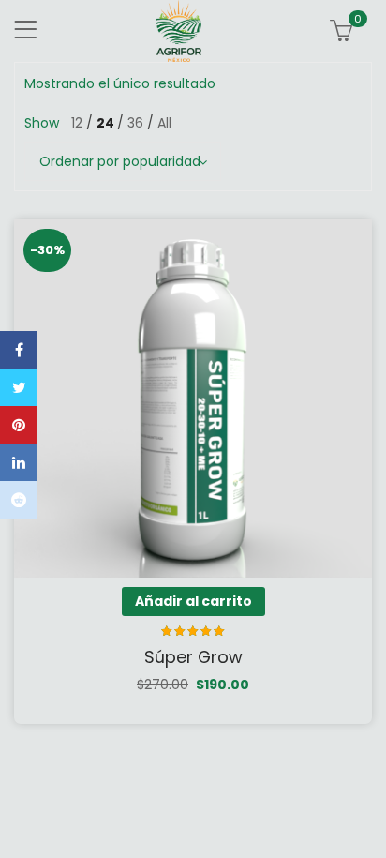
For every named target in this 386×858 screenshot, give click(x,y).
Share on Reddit (18, 500)
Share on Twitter (18, 387)
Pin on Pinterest (18, 425)
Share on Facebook (18, 350)
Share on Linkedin (18, 462)
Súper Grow (193, 657)
